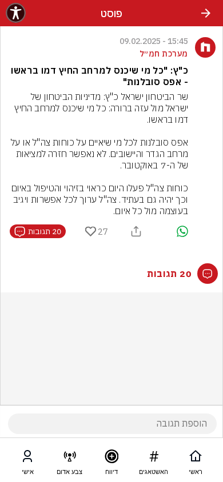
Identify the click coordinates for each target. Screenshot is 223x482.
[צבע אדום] (70, 458)
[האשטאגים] (154, 458)
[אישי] (27, 458)
